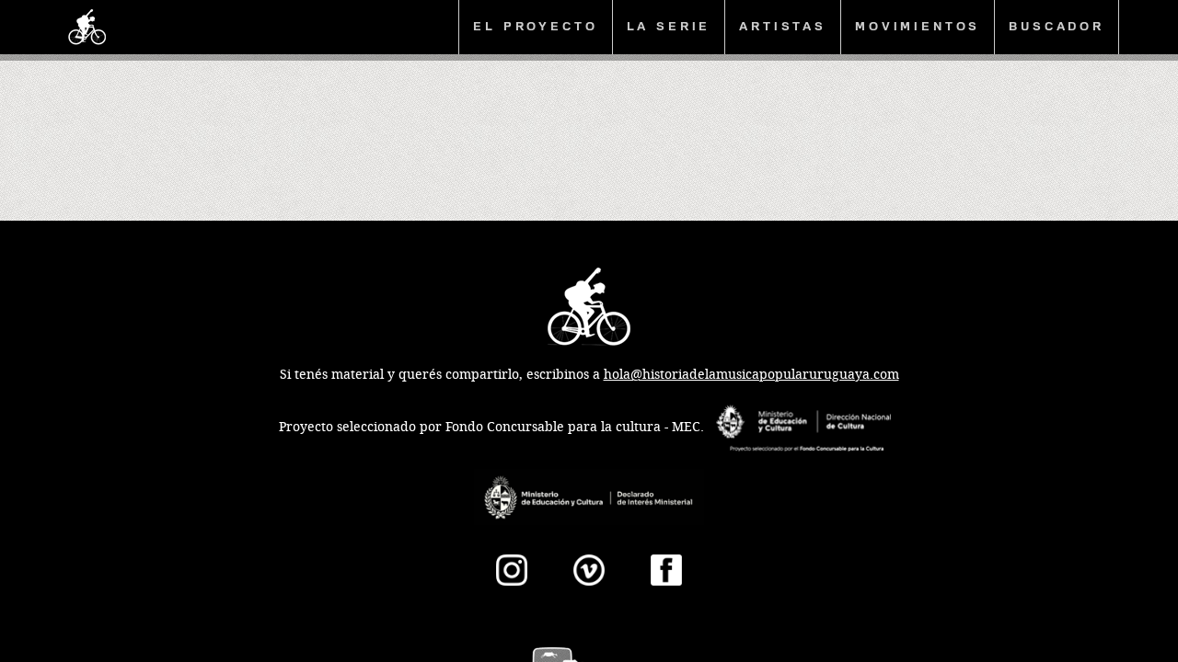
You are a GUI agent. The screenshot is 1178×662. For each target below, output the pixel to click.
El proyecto (535, 26)
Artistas (782, 26)
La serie (669, 26)
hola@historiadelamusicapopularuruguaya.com (751, 374)
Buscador (1056, 26)
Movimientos (917, 26)
